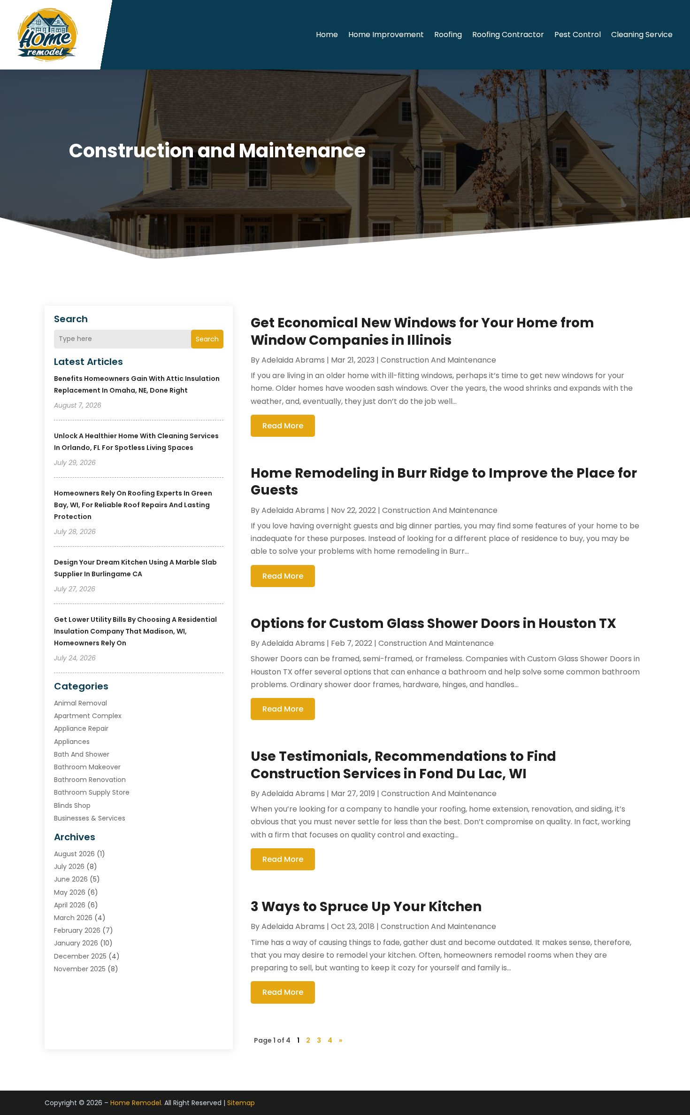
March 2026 (73, 917)
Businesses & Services (89, 818)
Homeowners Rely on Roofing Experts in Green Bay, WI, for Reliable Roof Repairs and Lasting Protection (133, 504)
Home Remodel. (136, 1102)
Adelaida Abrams (293, 360)
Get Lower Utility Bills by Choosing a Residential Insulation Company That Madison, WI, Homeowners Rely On (135, 631)
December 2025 (80, 956)
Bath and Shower (81, 754)
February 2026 (77, 930)
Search (207, 339)
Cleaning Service (642, 34)
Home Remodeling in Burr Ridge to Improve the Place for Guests (444, 481)
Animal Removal (80, 703)
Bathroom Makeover (87, 767)
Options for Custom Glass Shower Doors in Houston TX (433, 623)
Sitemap (241, 1102)
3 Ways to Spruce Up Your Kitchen (366, 907)
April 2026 (69, 905)
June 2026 (71, 879)
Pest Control (577, 34)
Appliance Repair (81, 728)
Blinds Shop (72, 805)
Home (327, 34)
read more (282, 425)
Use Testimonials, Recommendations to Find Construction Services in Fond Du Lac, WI (403, 764)
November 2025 (80, 969)
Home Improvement (386, 34)
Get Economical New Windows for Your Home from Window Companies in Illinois (422, 331)
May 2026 (69, 892)
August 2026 (74, 854)
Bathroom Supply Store (92, 792)
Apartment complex (88, 715)
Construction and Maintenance (438, 360)
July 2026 (69, 866)
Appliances (72, 741)
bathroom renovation (90, 779)
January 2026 (76, 943)
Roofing (448, 34)
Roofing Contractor (508, 34)
